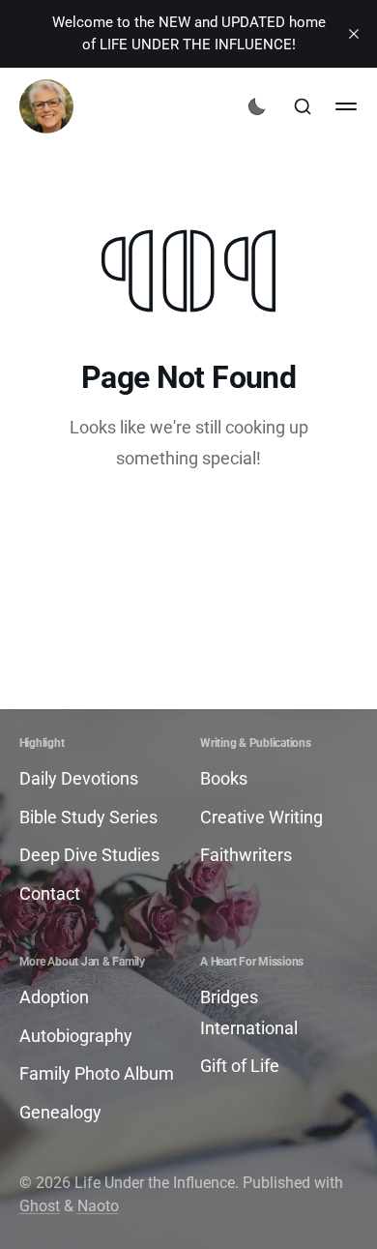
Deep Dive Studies (89, 855)
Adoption (54, 997)
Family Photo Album (96, 1073)
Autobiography (75, 1036)
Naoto (98, 1206)
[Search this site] (302, 106)
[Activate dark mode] (257, 106)
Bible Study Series (88, 817)
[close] (353, 33)
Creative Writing (261, 817)
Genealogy (60, 1112)
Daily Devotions (78, 778)
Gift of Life (239, 1066)
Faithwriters (246, 855)
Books (223, 778)
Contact (49, 893)
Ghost (39, 1206)
